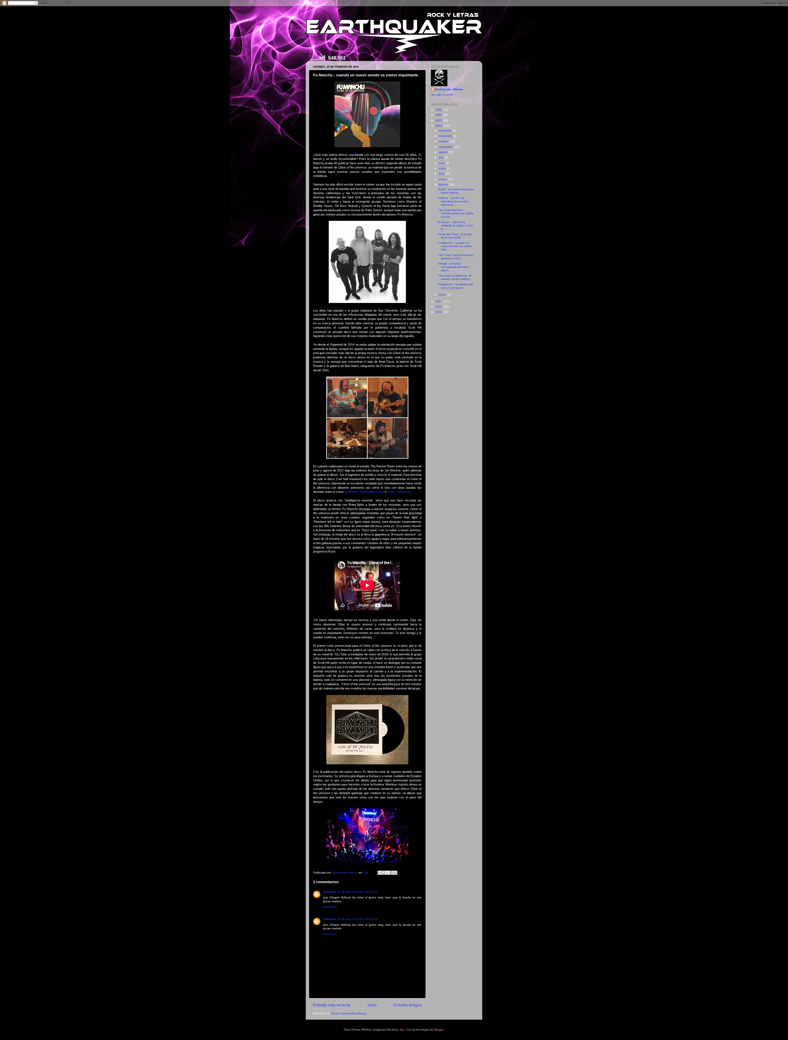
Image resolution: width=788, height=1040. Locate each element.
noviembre (446, 136)
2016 (439, 306)
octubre (444, 141)
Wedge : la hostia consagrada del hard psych (453, 267)
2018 (439, 125)
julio (442, 157)
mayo (443, 168)
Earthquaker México (449, 89)
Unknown (329, 891)
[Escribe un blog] (383, 873)
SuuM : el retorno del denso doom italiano (456, 191)
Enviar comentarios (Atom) (348, 1013)
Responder (330, 906)
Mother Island (375, 491)
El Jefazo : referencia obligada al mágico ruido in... (455, 225)
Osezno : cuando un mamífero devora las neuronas (453, 201)
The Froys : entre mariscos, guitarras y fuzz (456, 256)
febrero (444, 184)
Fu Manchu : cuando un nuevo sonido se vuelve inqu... (455, 246)
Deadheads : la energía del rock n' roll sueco (455, 286)
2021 (439, 109)
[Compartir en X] (387, 873)
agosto (443, 152)
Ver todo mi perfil (442, 94)
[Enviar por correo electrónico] (380, 873)
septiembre (446, 146)
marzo (443, 179)
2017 (439, 301)
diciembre (445, 130)
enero (443, 294)
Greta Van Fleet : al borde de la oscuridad (455, 236)
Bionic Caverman (398, 491)
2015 (439, 312)
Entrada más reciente (332, 1005)
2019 (439, 120)
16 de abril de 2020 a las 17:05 (358, 891)
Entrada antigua (408, 1005)
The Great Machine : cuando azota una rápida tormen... (455, 213)
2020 (439, 115)
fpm (402, 1029)
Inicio (372, 1005)
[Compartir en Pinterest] (395, 873)
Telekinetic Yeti (354, 491)
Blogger (439, 1029)
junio (442, 163)
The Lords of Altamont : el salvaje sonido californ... (455, 277)
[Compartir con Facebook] (391, 873)
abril (442, 173)
